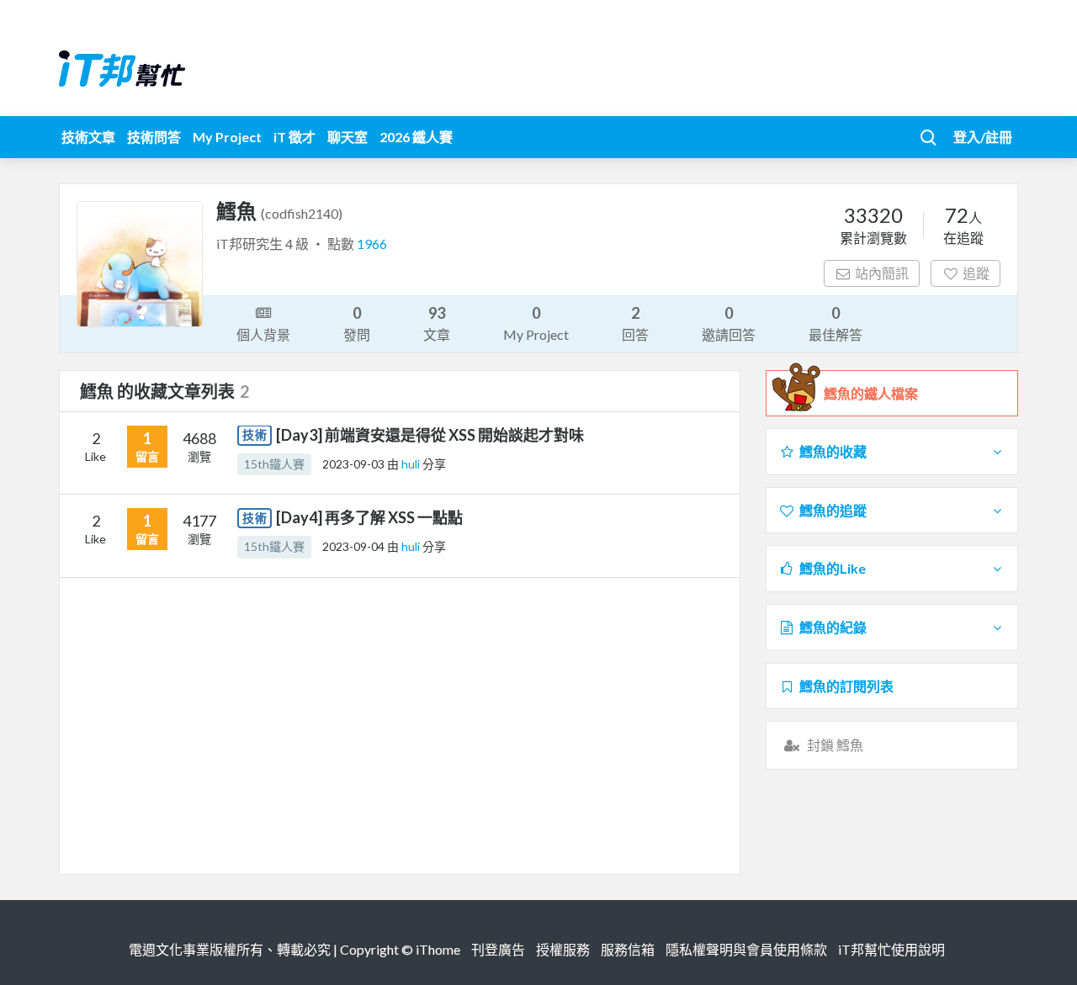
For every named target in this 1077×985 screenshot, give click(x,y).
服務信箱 (628, 949)
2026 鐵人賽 (416, 137)
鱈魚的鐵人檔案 (871, 393)
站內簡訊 (882, 273)
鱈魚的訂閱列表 (846, 686)
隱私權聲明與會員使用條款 (746, 949)
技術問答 (154, 137)
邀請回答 (729, 323)
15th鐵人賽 (274, 464)
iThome (438, 949)
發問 (356, 323)
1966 (372, 244)
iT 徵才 (294, 137)
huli (411, 464)
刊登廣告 (498, 949)
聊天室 (347, 137)
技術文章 (88, 137)
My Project (227, 137)
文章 (436, 323)
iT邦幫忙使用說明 (891, 949)
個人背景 (263, 334)
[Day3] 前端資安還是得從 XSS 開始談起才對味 (430, 435)
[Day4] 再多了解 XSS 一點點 (369, 517)
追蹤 (976, 273)
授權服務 (563, 949)
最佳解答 (835, 323)
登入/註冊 (982, 137)
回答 (635, 323)
